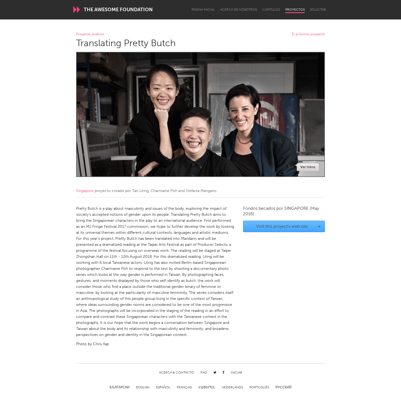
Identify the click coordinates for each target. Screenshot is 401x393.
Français (184, 387)
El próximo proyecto (308, 34)
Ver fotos (307, 167)
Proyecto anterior (90, 34)
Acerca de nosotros (238, 9)
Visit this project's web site (288, 226)
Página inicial (203, 9)
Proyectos (295, 9)
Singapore (85, 190)
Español (163, 387)
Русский (284, 387)
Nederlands (232, 387)
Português (259, 387)
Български (120, 387)
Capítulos (271, 9)
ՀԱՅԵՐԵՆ (206, 387)
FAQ (203, 372)
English (142, 387)
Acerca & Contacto (176, 372)
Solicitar (318, 9)
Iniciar (236, 372)
